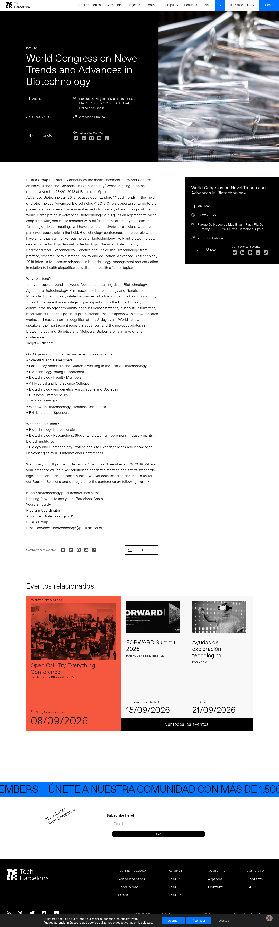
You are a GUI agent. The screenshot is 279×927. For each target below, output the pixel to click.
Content (152, 5)
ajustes (147, 922)
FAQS (252, 887)
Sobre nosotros (89, 5)
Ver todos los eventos (187, 724)
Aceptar (173, 920)
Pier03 (175, 887)
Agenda (134, 5)
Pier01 (175, 879)
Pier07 (175, 895)
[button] (250, 5)
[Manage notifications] (269, 918)
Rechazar (199, 920)
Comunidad (115, 5)
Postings (190, 5)
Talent (207, 5)
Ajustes (224, 920)
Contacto (255, 879)
